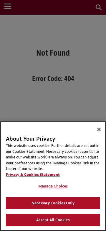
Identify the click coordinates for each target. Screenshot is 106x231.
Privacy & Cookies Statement (33, 174)
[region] (53, 176)
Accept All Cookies (52, 219)
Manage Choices (53, 186)
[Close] (98, 129)
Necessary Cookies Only (53, 203)
